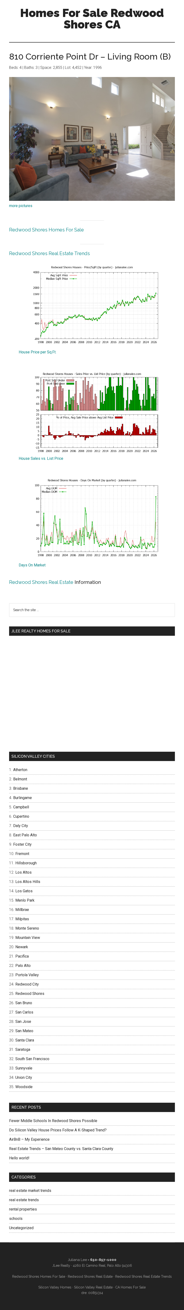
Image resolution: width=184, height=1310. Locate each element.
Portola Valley (27, 975)
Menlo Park (24, 900)
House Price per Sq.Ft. (37, 352)
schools (16, 1218)
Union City (23, 1077)
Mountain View (27, 937)
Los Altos (23, 872)
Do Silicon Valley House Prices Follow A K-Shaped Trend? (58, 1130)
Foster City (22, 844)
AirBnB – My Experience (29, 1139)
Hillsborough (26, 863)
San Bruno (23, 1003)
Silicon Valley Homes (54, 1287)
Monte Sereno (27, 928)
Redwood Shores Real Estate (41, 582)
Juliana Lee (77, 1260)
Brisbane (20, 788)
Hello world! (19, 1158)
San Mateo (24, 1031)
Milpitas (22, 919)
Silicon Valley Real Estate (93, 1287)
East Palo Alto (25, 835)
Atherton (20, 769)
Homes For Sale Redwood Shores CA (92, 18)
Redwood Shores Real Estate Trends (49, 253)
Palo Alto (23, 965)
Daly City (20, 825)
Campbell (21, 807)
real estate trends (24, 1200)
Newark (21, 947)
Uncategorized (21, 1228)
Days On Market (32, 565)
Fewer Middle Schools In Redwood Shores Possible (53, 1120)
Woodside (24, 1087)
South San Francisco (32, 1059)
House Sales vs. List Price (41, 458)
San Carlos (24, 1012)
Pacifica (22, 956)
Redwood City (27, 984)
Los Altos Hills (27, 881)
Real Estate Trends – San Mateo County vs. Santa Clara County (61, 1148)
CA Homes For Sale (130, 1287)
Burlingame (22, 797)
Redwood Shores (29, 993)
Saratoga (22, 1049)
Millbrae (22, 909)
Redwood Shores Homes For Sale (46, 230)
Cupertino (21, 816)
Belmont (20, 779)
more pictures (20, 205)
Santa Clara (24, 1040)
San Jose (23, 1021)
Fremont (22, 853)
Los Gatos (24, 891)
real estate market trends (30, 1190)
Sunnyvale (23, 1068)
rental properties (23, 1209)
